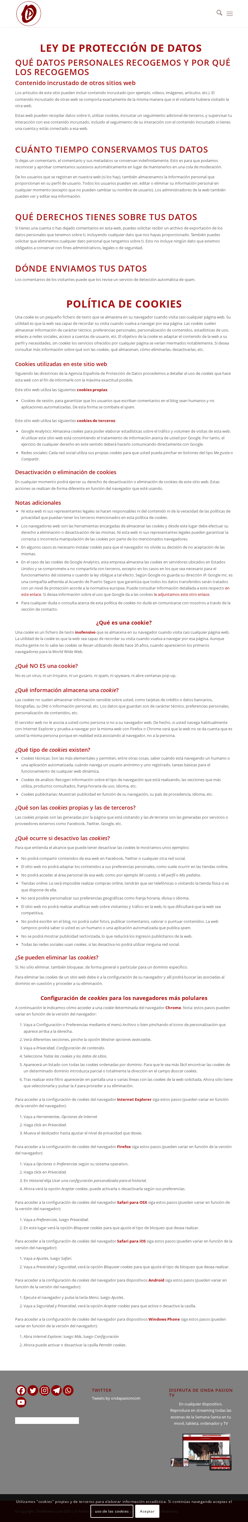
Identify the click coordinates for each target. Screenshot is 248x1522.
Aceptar (147, 1511)
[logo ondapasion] (28, 13)
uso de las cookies (112, 1511)
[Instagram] (44, 1390)
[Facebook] (21, 1390)
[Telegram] (56, 1390)
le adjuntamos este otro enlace (181, 594)
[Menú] (230, 13)
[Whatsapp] (68, 1390)
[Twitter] (33, 1390)
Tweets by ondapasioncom (116, 1398)
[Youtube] (21, 1402)
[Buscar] (216, 13)
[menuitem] (216, 13)
